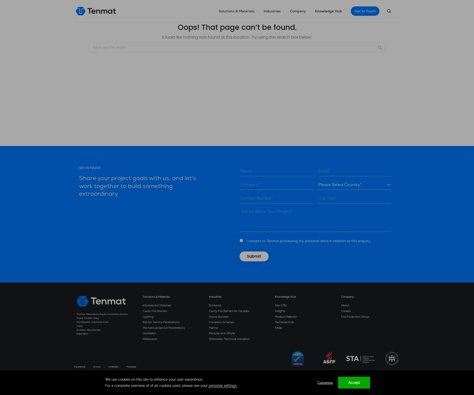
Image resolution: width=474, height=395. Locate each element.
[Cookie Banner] (237, 382)
